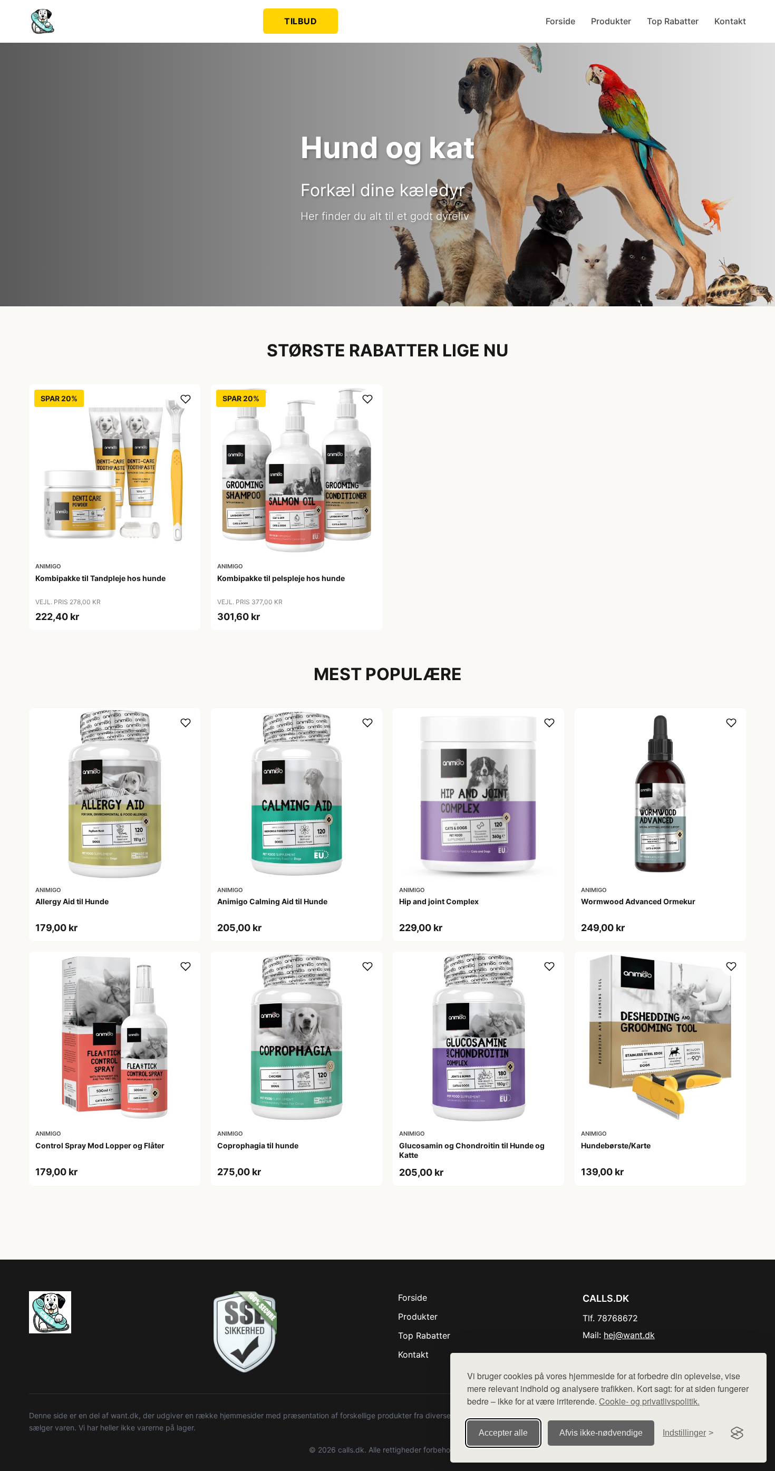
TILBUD (300, 21)
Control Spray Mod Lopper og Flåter (99, 1145)
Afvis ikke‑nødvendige (601, 1432)
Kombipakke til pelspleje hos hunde (281, 578)
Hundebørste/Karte (616, 1145)
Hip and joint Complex (439, 901)
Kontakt (730, 21)
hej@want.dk (629, 1335)
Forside (560, 21)
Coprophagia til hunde (257, 1145)
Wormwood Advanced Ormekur (638, 901)
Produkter (611, 21)
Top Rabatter (673, 21)
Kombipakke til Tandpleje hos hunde (100, 578)
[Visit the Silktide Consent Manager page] (737, 1433)
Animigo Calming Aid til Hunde (272, 901)
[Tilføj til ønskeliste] (185, 399)
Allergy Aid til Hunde (72, 901)
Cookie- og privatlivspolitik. (649, 1401)
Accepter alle (503, 1432)
